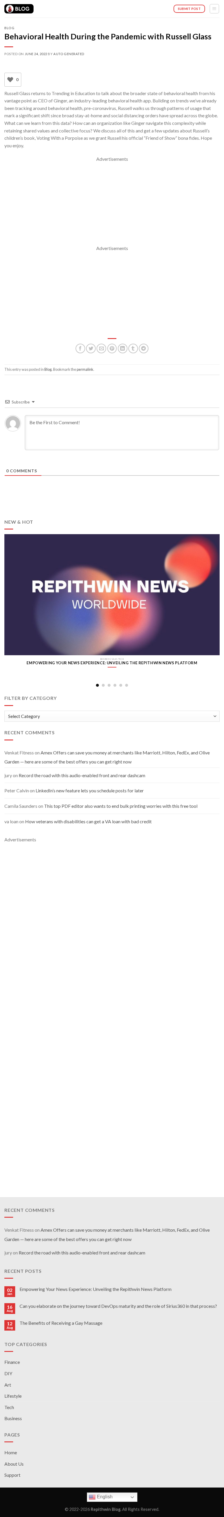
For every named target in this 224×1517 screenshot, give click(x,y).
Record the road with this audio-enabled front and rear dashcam (82, 775)
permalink (85, 369)
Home (10, 1452)
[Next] (212, 599)
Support (12, 1475)
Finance (12, 1362)
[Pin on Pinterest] (112, 348)
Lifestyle (13, 1396)
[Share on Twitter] (91, 348)
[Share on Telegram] (143, 348)
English (104, 1497)
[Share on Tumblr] (133, 348)
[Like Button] (10, 79)
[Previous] (12, 599)
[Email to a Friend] (101, 348)
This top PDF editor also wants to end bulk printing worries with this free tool (120, 806)
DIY (8, 1373)
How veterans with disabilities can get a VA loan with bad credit (88, 821)
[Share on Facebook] (80, 348)
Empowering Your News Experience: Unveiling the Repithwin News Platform (96, 1289)
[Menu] (214, 8)
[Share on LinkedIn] (122, 348)
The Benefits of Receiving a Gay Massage (61, 1323)
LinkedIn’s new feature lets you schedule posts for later (90, 790)
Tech (9, 1407)
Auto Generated (68, 54)
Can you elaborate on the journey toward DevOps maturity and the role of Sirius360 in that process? (118, 1306)
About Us (14, 1464)
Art (7, 1384)
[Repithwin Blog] (19, 8)
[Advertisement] (112, 203)
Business (13, 1418)
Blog (9, 28)
